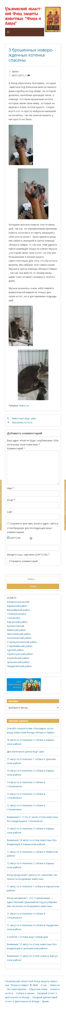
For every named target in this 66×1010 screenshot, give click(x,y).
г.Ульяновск (13, 617)
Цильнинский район (18, 662)
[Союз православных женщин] (24, 690)
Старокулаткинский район (22, 642)
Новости (24, 405)
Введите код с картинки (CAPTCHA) (27, 554)
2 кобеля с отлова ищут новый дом (27, 936)
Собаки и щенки (25, 993)
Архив (45, 1001)
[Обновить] (31, 537)
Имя (10, 488)
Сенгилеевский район (19, 638)
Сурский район (15, 650)
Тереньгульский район (20, 654)
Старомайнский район (19, 646)
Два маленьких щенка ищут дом (25, 751)
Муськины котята (22, 422)
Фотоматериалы (16, 989)
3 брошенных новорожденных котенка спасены (31, 55)
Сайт (10, 511)
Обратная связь (38, 989)
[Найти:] (33, 579)
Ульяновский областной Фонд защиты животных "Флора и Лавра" (23, 16)
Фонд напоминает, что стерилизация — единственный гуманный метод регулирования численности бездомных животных (32, 902)
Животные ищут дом (24, 418)
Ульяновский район (18, 658)
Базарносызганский (18, 601)
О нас (44, 985)
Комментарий (16, 448)
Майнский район (16, 630)
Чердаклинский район (19, 666)
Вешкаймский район (18, 610)
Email (11, 500)
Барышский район (17, 605)
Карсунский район (17, 621)
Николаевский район (19, 633)
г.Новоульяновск (16, 613)
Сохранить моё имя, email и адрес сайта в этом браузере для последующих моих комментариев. (32, 528)
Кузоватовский (15, 626)
